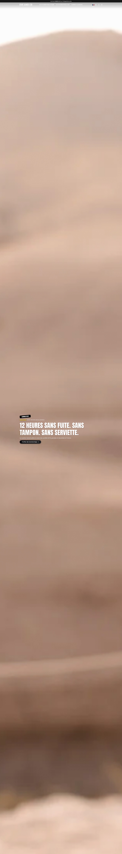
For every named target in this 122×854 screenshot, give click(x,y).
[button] (93, 5)
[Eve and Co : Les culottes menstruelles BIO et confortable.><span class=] (25, 5)
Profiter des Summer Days (29, 442)
